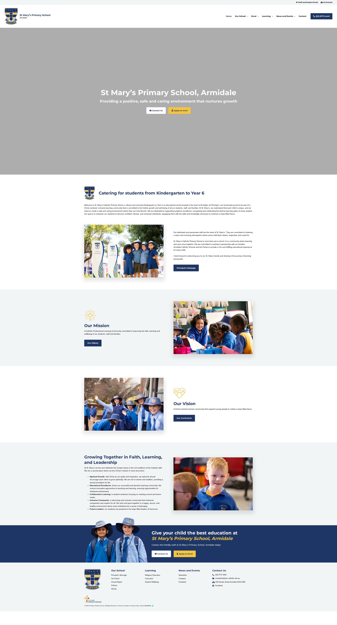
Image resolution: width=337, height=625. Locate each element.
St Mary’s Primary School (35, 15)
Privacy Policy (135, 605)
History (114, 589)
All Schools (327, 2)
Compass (182, 578)
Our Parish (115, 578)
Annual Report (116, 582)
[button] (307, 2)
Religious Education (152, 575)
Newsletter (183, 575)
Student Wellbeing (152, 582)
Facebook (182, 582)
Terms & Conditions (124, 605)
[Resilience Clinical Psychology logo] (92, 579)
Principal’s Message (119, 575)
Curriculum (149, 578)
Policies (114, 585)
